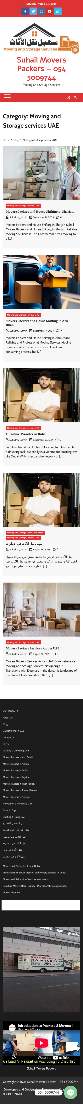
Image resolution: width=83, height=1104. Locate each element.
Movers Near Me (11, 892)
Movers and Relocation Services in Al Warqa (25, 879)
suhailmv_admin (18, 217)
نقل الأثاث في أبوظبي (14, 836)
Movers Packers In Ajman (16, 763)
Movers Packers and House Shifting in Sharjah (40, 211)
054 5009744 (10, 710)
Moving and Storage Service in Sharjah (25, 532)
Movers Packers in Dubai (15, 770)
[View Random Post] (68, 97)
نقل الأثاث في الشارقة (14, 843)
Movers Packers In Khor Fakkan (19, 783)
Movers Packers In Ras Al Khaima (20, 790)
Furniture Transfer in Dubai (26, 434)
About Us (8, 717)
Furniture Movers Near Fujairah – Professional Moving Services (35, 885)
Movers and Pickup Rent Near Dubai (21, 866)
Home (6, 744)
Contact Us (8, 737)
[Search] (75, 97)
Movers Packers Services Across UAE (32, 648)
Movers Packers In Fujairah (16, 777)
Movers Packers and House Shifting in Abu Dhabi (37, 323)
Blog (5, 724)
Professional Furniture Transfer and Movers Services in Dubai (34, 872)
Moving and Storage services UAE (23, 205)
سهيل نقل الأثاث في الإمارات (24, 543)
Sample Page (10, 810)
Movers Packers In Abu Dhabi (18, 757)
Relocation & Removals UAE (17, 803)
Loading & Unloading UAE (16, 750)
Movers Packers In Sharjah (16, 797)
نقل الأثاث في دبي (12, 849)
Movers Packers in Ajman (54, 902)
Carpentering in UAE (13, 730)
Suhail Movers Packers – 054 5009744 (41, 69)
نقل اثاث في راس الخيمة (16, 830)
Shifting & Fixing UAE (14, 816)
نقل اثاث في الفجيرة (14, 823)
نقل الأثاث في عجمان (14, 856)
